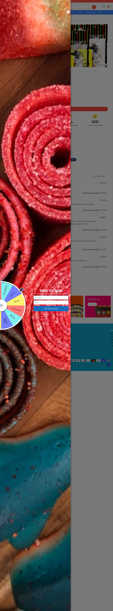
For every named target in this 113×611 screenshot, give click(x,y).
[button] (68, 2)
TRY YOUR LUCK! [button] (51, 309)
